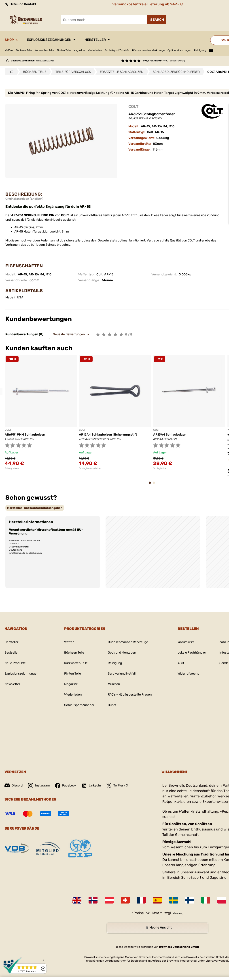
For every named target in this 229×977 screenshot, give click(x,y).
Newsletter (12, 684)
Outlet (112, 705)
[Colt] (212, 111)
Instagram (42, 785)
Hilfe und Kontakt (22, 4)
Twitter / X (120, 785)
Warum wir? (186, 642)
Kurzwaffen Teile (44, 50)
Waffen (9, 50)
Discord (17, 785)
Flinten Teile (64, 50)
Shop (9, 40)
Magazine (79, 50)
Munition (114, 684)
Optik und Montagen (179, 50)
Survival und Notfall (122, 673)
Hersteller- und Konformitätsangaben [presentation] (34, 507)
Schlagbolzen (12, 468)
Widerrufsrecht (188, 673)
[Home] (10, 71)
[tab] (34, 508)
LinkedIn (95, 785)
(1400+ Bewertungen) (163, 61)
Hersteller (95, 40)
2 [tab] (155, 484)
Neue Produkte (15, 663)
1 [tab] (151, 484)
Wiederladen (95, 50)
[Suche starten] (156, 19)
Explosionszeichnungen (49, 40)
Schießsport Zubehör (117, 50)
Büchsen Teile (24, 50)
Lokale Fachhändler (192, 652)
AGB (181, 663)
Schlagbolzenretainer (90, 468)
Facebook (69, 785)
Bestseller (11, 652)
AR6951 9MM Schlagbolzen (25, 434)
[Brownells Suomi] (189, 900)
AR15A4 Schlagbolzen (169, 434)
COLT (133, 106)
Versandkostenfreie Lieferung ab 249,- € (147, 4)
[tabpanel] (41, 412)
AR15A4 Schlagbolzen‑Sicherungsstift (108, 434)
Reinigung (200, 50)
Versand (178, 913)
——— (211, 49)
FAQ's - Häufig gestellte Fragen (130, 694)
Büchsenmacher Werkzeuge (148, 50)
